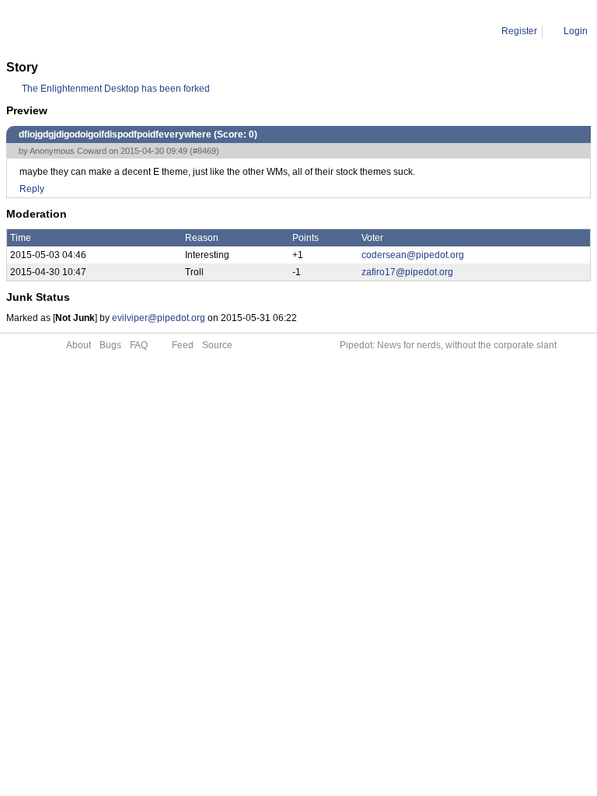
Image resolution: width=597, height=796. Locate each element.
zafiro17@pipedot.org (407, 272)
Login (576, 31)
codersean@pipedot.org (412, 255)
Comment (85, 31)
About (78, 345)
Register (519, 31)
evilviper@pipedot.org (158, 317)
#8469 (204, 150)
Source (217, 345)
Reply (31, 188)
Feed (183, 345)
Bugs (110, 345)
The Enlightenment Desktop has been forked (116, 88)
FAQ (139, 345)
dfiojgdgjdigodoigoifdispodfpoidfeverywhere (210, 31)
